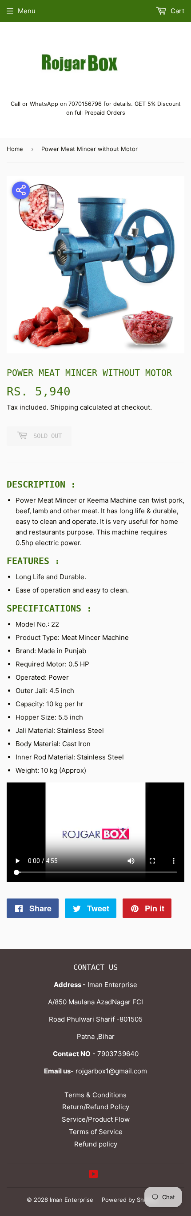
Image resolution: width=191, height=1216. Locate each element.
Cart (176, 11)
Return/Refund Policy (95, 1107)
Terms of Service (96, 1131)
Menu (27, 11)
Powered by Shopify (130, 1199)
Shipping (64, 407)
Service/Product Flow (96, 1119)
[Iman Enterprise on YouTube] (93, 1175)
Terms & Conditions (95, 1095)
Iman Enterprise (71, 1199)
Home (15, 148)
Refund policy (95, 1144)
